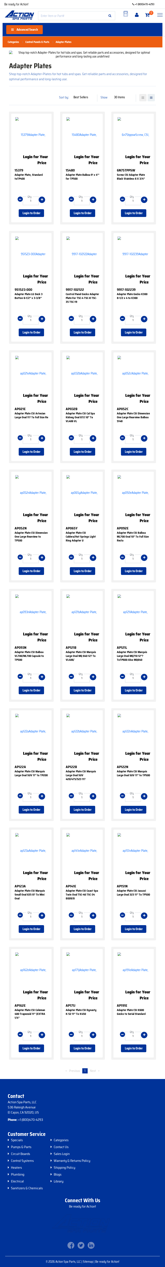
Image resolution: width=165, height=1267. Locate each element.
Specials (17, 1140)
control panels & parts (37, 42)
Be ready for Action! (16, 4)
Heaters (16, 1167)
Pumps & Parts (21, 1147)
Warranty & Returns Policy (72, 1160)
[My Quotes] (126, 14)
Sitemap (88, 1261)
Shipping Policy (64, 1167)
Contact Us (61, 1147)
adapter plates (63, 42)
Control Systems (22, 1160)
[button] (110, 15)
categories (13, 42)
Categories (61, 1140)
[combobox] (76, 15)
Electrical (17, 1181)
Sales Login (62, 1153)
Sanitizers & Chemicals (27, 1188)
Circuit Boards (20, 1153)
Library (58, 1181)
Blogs (57, 1174)
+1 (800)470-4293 (144, 4)
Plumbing (17, 1174)
